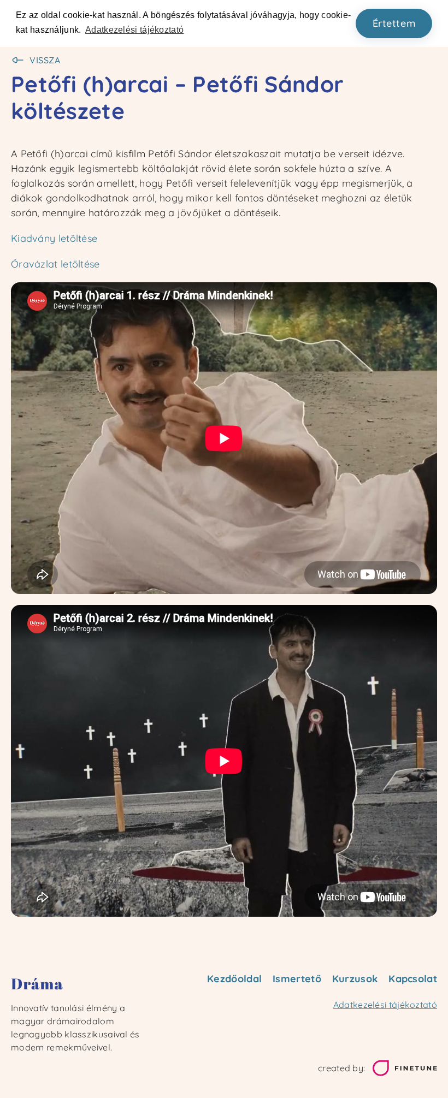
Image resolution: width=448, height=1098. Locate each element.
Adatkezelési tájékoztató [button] (134, 29)
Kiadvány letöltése (54, 238)
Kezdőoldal (234, 978)
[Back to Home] (78, 983)
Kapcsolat (412, 978)
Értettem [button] (394, 23)
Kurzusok (355, 978)
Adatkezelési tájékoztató (385, 1004)
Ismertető (297, 978)
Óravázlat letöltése (55, 264)
